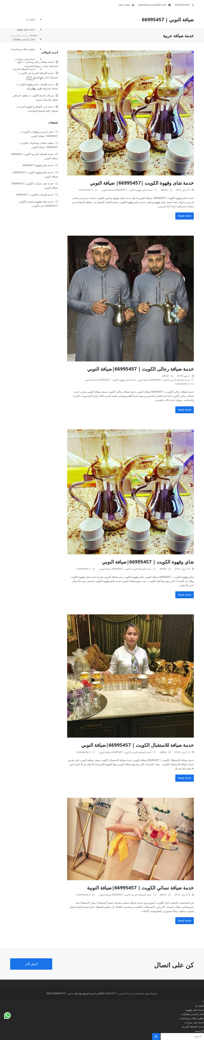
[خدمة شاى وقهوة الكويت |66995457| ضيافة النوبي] (130, 112)
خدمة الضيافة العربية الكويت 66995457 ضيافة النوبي (163, 380)
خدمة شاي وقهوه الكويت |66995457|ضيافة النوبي (127, 190)
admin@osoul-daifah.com (152, 5)
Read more (184, 216)
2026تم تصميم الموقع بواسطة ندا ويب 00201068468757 (75, 993)
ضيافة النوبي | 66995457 (168, 19)
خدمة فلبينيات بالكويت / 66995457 (35, 194)
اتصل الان (31, 964)
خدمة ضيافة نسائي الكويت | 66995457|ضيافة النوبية (140, 887)
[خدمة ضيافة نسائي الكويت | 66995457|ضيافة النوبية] (130, 839)
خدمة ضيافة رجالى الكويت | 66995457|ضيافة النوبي (140, 368)
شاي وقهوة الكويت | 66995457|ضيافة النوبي (148, 561)
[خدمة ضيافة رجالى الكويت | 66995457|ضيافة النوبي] (130, 298)
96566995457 (182, 5)
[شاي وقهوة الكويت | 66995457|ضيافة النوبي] (130, 491)
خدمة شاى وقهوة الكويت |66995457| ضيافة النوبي (142, 182)
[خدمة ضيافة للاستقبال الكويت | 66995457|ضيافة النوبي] (130, 676)
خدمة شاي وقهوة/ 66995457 (38, 165)
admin (164, 190)
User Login (124, 5)
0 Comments (86, 190)
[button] (22, 89)
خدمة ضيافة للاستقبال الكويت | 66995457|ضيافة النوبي (137, 745)
